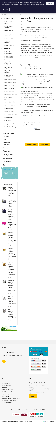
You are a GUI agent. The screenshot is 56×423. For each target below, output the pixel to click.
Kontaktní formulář (7, 392)
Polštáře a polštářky (6, 143)
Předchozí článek (31, 144)
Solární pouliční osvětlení (8, 27)
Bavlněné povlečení (9, 105)
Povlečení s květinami (10, 85)
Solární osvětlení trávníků (8, 22)
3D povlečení (8, 68)
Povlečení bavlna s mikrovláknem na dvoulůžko (9, 63)
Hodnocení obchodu (7, 394)
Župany (5, 148)
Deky (5, 139)
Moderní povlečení (9, 92)
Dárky (5, 165)
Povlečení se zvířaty (9, 88)
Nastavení (5, 9)
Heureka (31, 410)
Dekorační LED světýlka (8, 41)
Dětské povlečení (9, 111)
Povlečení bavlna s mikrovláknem (9, 52)
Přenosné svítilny (9, 38)
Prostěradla (7, 121)
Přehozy (6, 136)
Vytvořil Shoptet (49, 421)
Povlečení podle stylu (10, 80)
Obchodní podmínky (7, 390)
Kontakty (4, 387)
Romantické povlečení (10, 83)
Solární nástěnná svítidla (8, 31)
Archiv (33, 396)
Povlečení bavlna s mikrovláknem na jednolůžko (9, 58)
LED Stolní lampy (9, 45)
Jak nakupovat (5, 383)
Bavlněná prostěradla (10, 130)
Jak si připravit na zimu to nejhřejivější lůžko (40, 389)
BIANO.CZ (36, 410)
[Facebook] (4, 361)
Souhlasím (50, 3)
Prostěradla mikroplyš (10, 127)
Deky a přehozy (8, 133)
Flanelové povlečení (9, 102)
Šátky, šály (6, 151)
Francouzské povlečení (10, 114)
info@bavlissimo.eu (11, 352)
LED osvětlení (8, 19)
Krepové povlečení (9, 108)
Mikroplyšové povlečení (8, 98)
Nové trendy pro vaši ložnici (36, 392)
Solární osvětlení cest (10, 35)
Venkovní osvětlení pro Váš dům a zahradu (40, 386)
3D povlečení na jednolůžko (8, 71)
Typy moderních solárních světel (37, 383)
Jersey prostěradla (9, 124)
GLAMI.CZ (20, 410)
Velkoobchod (5, 396)
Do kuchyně (7, 162)
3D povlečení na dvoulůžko (8, 75)
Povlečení (6, 49)
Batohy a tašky (8, 155)
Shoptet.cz (14, 410)
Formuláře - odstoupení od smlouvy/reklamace (9, 401)
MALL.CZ (42, 410)
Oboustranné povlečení (10, 95)
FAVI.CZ (26, 410)
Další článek (44, 144)
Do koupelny (7, 158)
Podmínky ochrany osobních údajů (11, 398)
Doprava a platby (6, 385)
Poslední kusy (8, 117)
